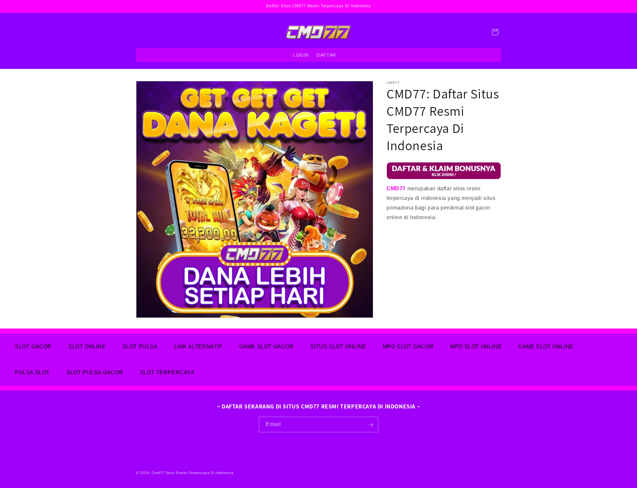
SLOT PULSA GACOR (94, 372)
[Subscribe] (370, 425)
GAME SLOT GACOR (266, 346)
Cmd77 (158, 473)
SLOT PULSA (140, 346)
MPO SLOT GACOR (408, 346)
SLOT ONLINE (87, 346)
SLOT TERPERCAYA (167, 372)
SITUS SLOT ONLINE (338, 346)
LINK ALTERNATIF (198, 346)
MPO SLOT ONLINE (476, 346)
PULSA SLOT (32, 372)
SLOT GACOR (33, 346)
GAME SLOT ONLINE (546, 346)
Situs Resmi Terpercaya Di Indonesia (200, 473)
